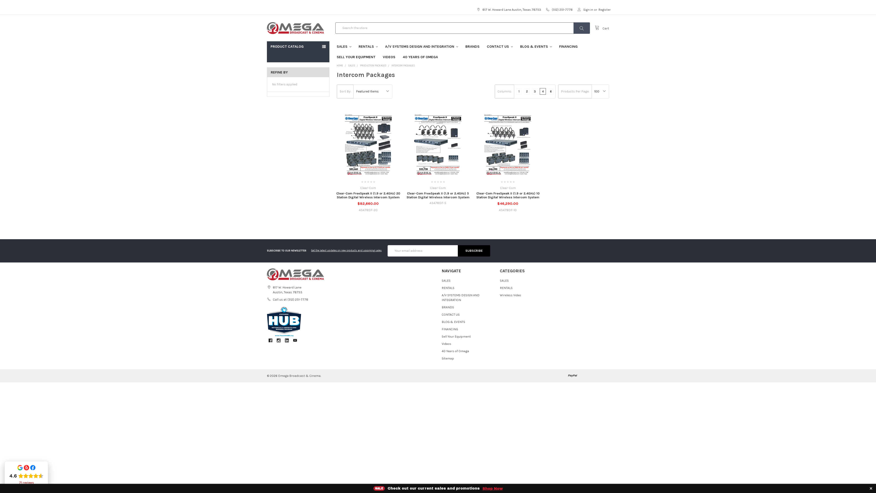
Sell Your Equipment (356, 57)
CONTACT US (498, 46)
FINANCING (568, 46)
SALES (342, 46)
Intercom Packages (403, 65)
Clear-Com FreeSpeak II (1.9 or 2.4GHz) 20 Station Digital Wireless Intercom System (368, 195)
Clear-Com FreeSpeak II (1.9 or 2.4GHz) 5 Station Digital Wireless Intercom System (438, 195)
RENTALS (367, 46)
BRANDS (472, 46)
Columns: (505, 91)
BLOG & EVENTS (534, 46)
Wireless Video (510, 295)
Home (340, 65)
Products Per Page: (575, 91)
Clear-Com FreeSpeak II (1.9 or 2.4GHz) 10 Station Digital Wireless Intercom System (508, 195)
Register (604, 10)
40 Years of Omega (420, 57)
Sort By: (345, 91)
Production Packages (373, 65)
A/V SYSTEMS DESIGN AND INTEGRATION (420, 46)
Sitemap (448, 358)
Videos (389, 57)
